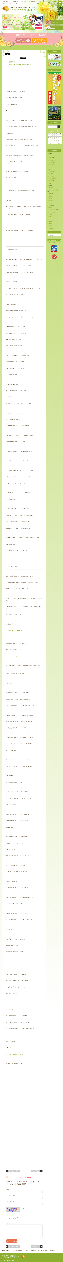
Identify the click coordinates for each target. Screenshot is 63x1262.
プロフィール (26, 1250)
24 (56, 140)
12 (60, 137)
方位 (48, 203)
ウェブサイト (10, 1201)
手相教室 (49, 193)
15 (52, 138)
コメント (8, 1223)
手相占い (49, 187)
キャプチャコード (11, 1218)
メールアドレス (11, 1195)
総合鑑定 (49, 223)
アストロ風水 (50, 160)
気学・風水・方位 (51, 209)
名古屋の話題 (50, 178)
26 (60, 140)
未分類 (49, 205)
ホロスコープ (50, 162)
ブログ (46, 1250)
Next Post (35, 1171)
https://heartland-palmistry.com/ (16, 1054)
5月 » (59, 143)
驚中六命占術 (50, 228)
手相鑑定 (49, 196)
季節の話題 (50, 180)
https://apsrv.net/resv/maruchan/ (13, 221)
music (48, 153)
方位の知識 (52, 1250)
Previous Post (14, 1171)
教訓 (48, 198)
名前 (8, 1189)
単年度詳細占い (51, 176)
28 (50, 141)
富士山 (49, 183)
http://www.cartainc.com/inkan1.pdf (14, 630)
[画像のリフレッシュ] (23, 1208)
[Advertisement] (24, 78)
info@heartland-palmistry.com (15, 1047)
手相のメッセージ (10, 1250)
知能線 (49, 216)
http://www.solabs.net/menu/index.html (15, 237)
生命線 (49, 214)
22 (52, 140)
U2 (48, 155)
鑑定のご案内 (19, 1250)
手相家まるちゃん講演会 (53, 190)
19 (60, 138)
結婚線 (49, 221)
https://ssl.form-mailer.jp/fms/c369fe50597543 (16, 656)
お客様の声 (50, 157)
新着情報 (49, 200)
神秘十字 (49, 219)
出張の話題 (50, 171)
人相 (48, 169)
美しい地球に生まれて (54, 242)
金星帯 (49, 226)
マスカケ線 (50, 164)
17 (56, 138)
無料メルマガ (50, 212)
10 (56, 137)
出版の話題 (50, 174)
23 (54, 140)
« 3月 (51, 143)
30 (54, 141)
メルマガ (49, 167)
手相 (48, 185)
